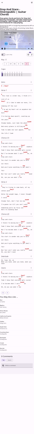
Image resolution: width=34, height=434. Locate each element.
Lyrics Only (9, 54)
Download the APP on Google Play (10, 25)
